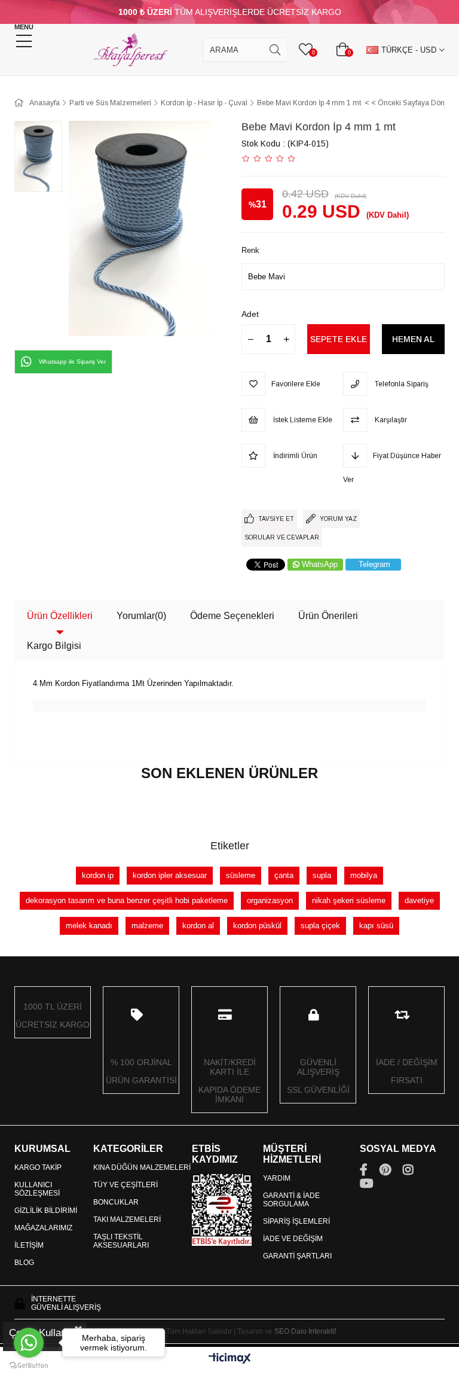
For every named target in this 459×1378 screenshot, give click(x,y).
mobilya (363, 875)
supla (322, 875)
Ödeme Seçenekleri (232, 616)
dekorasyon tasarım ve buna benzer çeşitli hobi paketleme (127, 900)
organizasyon (270, 900)
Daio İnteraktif (313, 1331)
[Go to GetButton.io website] (29, 1366)
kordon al (198, 925)
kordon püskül (257, 925)
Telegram (374, 564)
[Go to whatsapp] (29, 1343)
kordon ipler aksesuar (170, 875)
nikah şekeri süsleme (348, 900)
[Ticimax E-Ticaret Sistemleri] (230, 1359)
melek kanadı (89, 925)
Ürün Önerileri (328, 616)
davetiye (419, 900)
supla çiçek (320, 925)
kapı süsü (376, 925)
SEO (281, 1331)
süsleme (240, 875)
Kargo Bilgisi (54, 646)
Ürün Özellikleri (60, 616)
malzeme (147, 925)
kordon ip (98, 875)
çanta (283, 875)
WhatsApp (320, 564)
